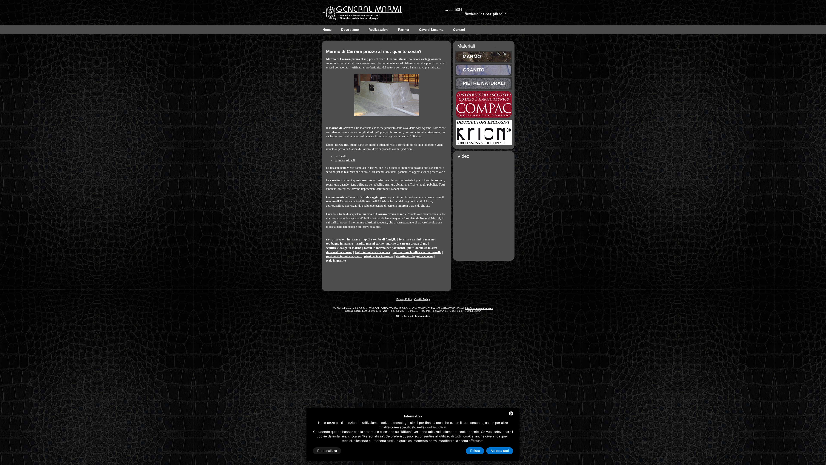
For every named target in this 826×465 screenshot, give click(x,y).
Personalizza (327, 451)
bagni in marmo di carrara (372, 252)
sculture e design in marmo (343, 248)
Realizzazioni (378, 29)
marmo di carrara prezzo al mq (406, 243)
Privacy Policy (404, 299)
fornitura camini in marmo (417, 239)
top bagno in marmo (339, 243)
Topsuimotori (422, 316)
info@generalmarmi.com (479, 308)
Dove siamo (350, 29)
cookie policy (435, 427)
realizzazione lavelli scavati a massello (417, 252)
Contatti (459, 29)
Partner (403, 29)
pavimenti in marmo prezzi (344, 256)
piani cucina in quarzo (378, 256)
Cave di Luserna (431, 29)
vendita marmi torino (370, 243)
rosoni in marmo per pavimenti (384, 248)
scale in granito (336, 260)
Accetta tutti (500, 451)
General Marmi (430, 218)
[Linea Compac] (484, 116)
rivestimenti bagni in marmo (414, 256)
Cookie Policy (422, 299)
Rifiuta (475, 451)
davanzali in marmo (339, 252)
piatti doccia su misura (422, 248)
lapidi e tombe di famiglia (379, 239)
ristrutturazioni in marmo (343, 239)
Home (327, 29)
